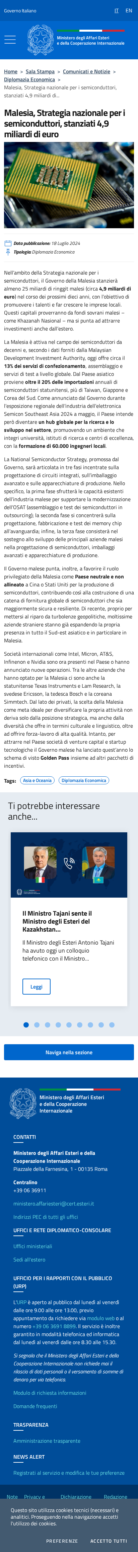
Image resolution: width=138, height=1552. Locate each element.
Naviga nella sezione (69, 1052)
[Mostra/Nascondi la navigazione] (10, 39)
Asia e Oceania (37, 779)
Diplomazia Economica (29, 79)
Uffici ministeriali (32, 1246)
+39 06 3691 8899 (54, 1326)
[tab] (26, 1025)
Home (10, 71)
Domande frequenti (35, 1406)
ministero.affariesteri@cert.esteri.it (53, 1203)
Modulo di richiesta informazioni (49, 1393)
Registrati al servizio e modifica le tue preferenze (69, 1473)
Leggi (36, 987)
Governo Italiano (20, 10)
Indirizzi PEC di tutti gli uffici (45, 1217)
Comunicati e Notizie (86, 71)
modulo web (101, 1318)
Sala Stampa (40, 71)
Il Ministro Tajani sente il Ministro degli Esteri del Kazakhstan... (57, 921)
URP (21, 1302)
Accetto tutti (108, 1541)
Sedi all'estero (29, 1259)
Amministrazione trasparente (46, 1441)
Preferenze (62, 1541)
